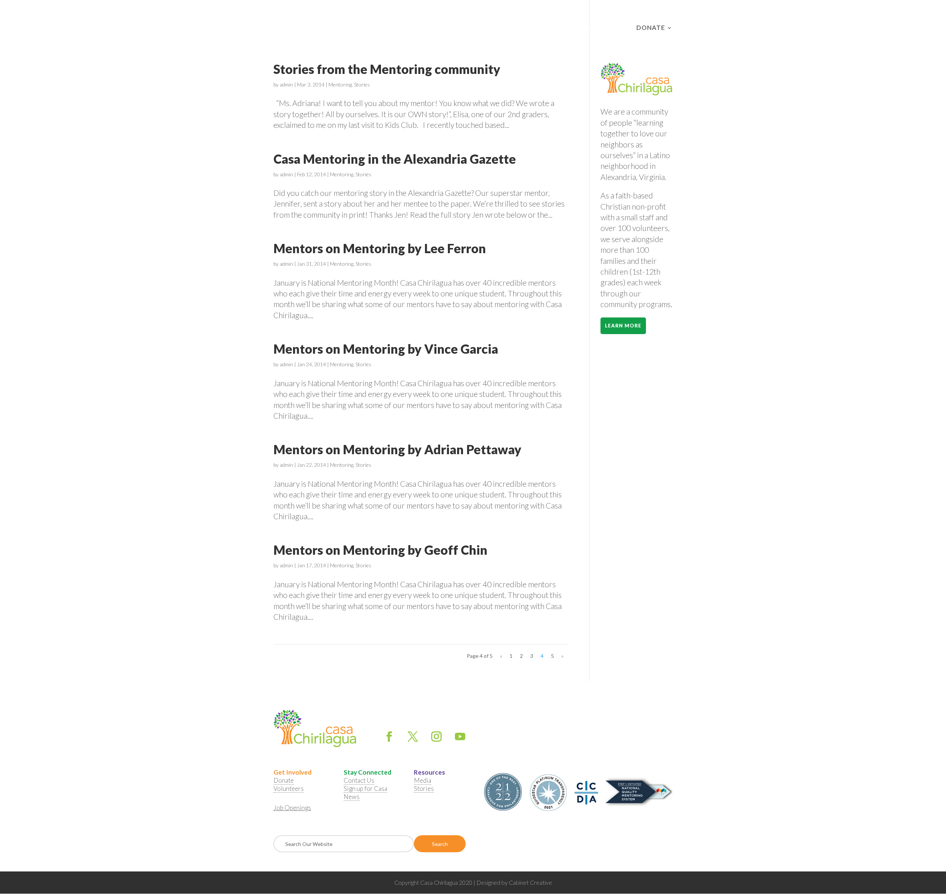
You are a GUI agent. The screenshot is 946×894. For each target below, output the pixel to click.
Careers (551, 28)
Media (422, 780)
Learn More (623, 326)
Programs (457, 28)
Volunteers (288, 788)
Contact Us (510, 28)
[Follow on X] (412, 736)
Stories (362, 84)
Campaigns (591, 28)
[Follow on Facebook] (389, 736)
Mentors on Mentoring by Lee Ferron (379, 248)
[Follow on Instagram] (436, 736)
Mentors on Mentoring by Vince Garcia (385, 348)
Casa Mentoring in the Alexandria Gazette (394, 158)
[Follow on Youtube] (460, 736)
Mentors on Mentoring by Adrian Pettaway (397, 449)
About (361, 28)
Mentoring (340, 84)
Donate (650, 28)
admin (286, 84)
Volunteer (406, 28)
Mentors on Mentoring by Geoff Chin (380, 549)
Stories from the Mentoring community (386, 69)
